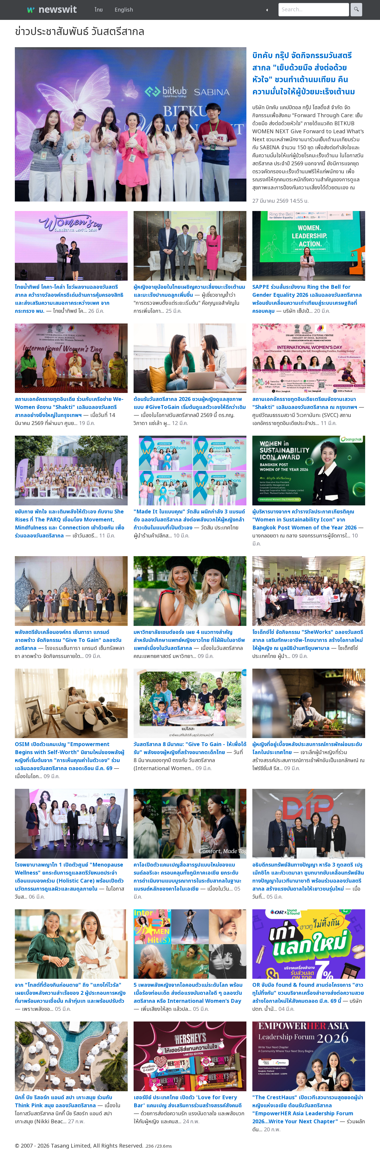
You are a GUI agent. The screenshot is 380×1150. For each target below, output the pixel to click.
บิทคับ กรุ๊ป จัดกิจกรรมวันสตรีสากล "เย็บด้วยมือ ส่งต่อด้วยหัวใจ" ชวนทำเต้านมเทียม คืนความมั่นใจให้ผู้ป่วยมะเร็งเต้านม (303, 74)
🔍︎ (356, 10)
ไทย (99, 10)
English (124, 10)
